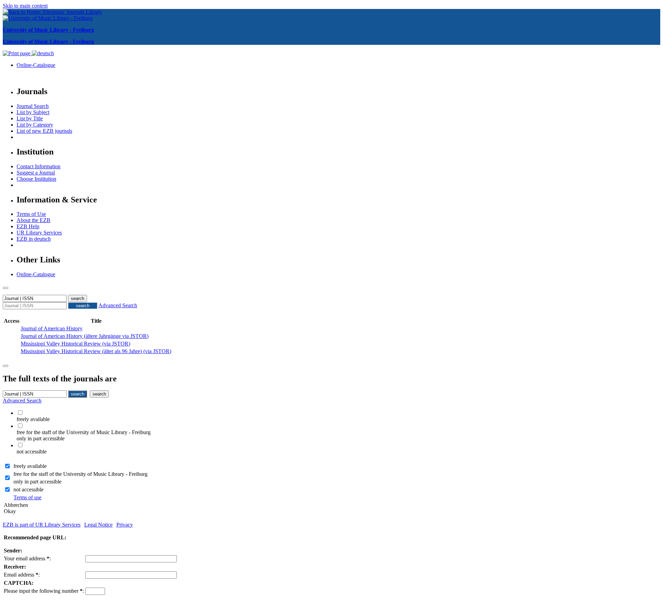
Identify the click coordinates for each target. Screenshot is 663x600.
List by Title (30, 118)
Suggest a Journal (36, 173)
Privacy (124, 525)
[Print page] (17, 53)
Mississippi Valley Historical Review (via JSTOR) (75, 344)
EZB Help (28, 226)
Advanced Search (117, 305)
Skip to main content (25, 6)
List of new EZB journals (44, 131)
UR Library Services (39, 233)
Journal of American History (52, 328)
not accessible (28, 489)
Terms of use (27, 497)
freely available (30, 466)
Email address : (22, 575)
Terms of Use (31, 214)
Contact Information (38, 166)
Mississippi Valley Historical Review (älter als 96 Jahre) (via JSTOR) (96, 351)
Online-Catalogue (36, 65)
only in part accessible (37, 481)
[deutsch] (43, 53)
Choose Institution (36, 179)
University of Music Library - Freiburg (48, 30)
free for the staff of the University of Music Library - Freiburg (80, 474)
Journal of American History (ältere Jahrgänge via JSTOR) (84, 336)
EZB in (34, 239)
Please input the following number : (44, 591)
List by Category (35, 125)
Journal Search (33, 106)
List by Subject (33, 112)
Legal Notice (98, 525)
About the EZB (33, 220)
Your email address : (27, 558)
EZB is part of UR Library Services (41, 525)
